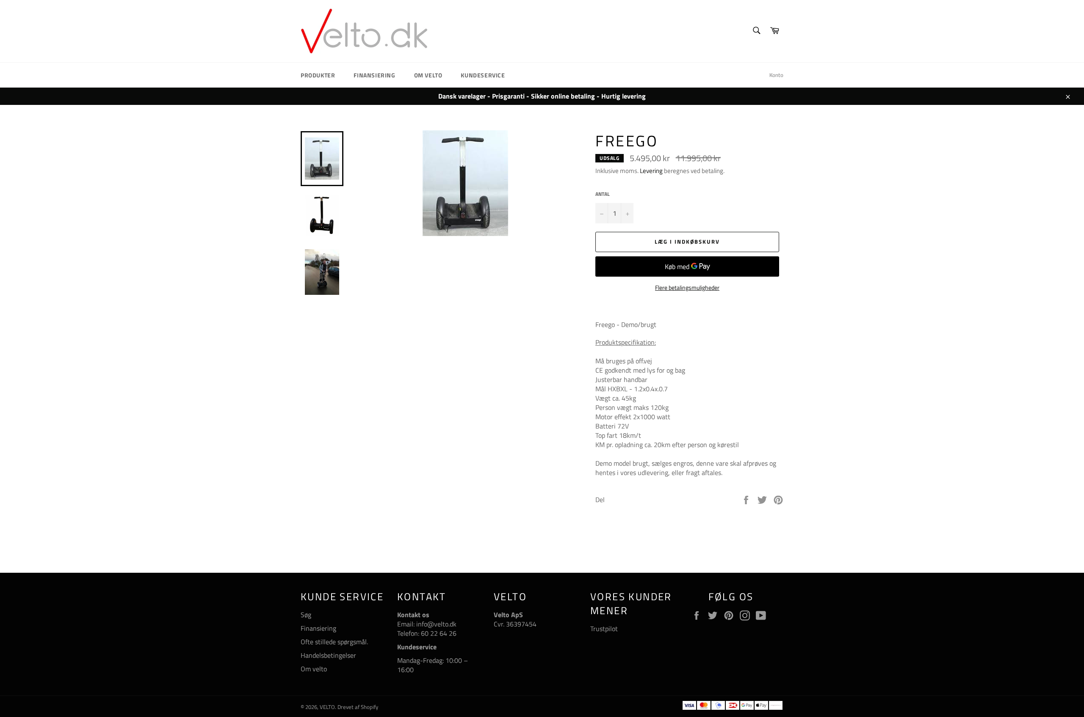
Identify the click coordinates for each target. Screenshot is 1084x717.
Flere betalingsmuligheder (687, 287)
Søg (306, 615)
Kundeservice (483, 75)
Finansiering (374, 75)
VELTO (327, 707)
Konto (776, 75)
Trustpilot (604, 629)
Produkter (318, 75)
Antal (602, 194)
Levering (651, 171)
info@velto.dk (435, 624)
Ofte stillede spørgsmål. (334, 642)
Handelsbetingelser (328, 655)
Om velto (428, 75)
